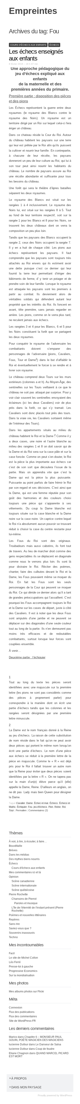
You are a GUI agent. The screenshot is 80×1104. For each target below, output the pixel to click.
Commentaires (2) (38, 810)
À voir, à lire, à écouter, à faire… (28, 841)
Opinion (13, 876)
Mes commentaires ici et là (25, 872)
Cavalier (20, 803)
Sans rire (14, 924)
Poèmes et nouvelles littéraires (27, 915)
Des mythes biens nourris (24, 859)
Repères (14, 919)
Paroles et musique (26, 903)
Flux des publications (21, 1012)
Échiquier (22, 806)
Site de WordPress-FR (22, 1020)
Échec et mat (41, 803)
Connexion (15, 1007)
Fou (30, 806)
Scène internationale (24, 885)
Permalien (21, 810)
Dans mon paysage (26, 1087)
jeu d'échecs (40, 806)
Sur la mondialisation (21, 975)
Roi (64, 806)
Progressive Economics (23, 971)
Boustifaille (15, 845)
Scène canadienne (23, 881)
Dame (29, 803)
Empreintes (33, 11)
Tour (11, 810)
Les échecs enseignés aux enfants (36, 55)
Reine (57, 806)
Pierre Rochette (18, 894)
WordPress (66, 1095)
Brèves (13, 850)
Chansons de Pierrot (24, 898)
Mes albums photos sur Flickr (26, 991)
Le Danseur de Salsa (48, 1044)
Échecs (54, 45)
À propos (19, 1078)
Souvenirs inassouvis (22, 932)
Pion (50, 806)
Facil (12, 953)
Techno (13, 937)
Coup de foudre (45, 1048)
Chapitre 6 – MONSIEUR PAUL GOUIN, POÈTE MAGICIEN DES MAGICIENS (36, 1038)
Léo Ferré (15, 962)
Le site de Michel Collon (23, 957)
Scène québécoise (23, 890)
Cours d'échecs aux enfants (28, 45)
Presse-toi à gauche (21, 966)
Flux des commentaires (23, 1016)
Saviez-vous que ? (20, 928)
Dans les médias (19, 854)
